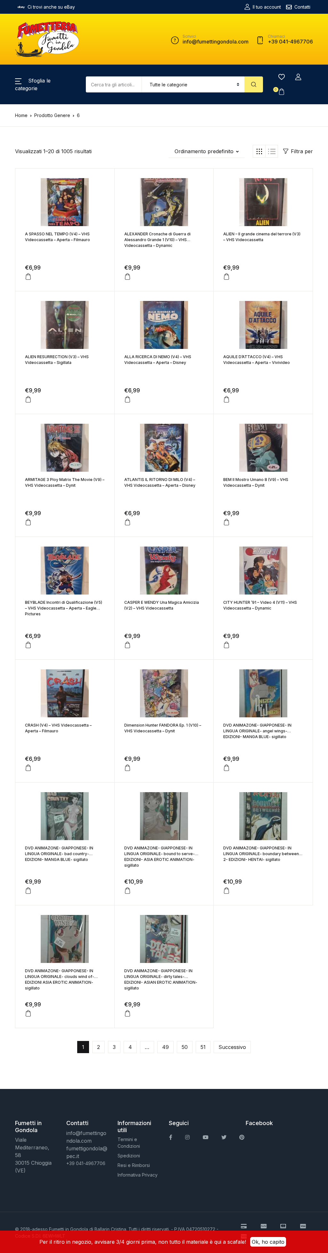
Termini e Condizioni (129, 1143)
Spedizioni (129, 1155)
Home (21, 115)
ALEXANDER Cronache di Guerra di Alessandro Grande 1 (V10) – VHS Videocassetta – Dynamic (157, 240)
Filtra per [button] (302, 151)
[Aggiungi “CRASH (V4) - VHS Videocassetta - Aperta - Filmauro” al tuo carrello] (28, 768)
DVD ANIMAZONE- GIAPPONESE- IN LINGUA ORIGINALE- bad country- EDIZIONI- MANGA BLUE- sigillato (59, 854)
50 (185, 1047)
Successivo (232, 1047)
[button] (298, 77)
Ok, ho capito (268, 1242)
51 (203, 1047)
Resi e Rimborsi (134, 1165)
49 (165, 1047)
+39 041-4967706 (85, 1163)
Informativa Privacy (138, 1175)
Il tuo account (267, 7)
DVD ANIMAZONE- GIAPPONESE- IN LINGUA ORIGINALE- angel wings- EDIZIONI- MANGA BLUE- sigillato (257, 731)
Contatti (302, 7)
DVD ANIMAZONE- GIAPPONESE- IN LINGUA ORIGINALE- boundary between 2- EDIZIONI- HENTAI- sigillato (261, 854)
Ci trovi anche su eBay (51, 7)
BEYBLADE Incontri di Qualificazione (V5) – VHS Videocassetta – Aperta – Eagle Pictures (63, 608)
